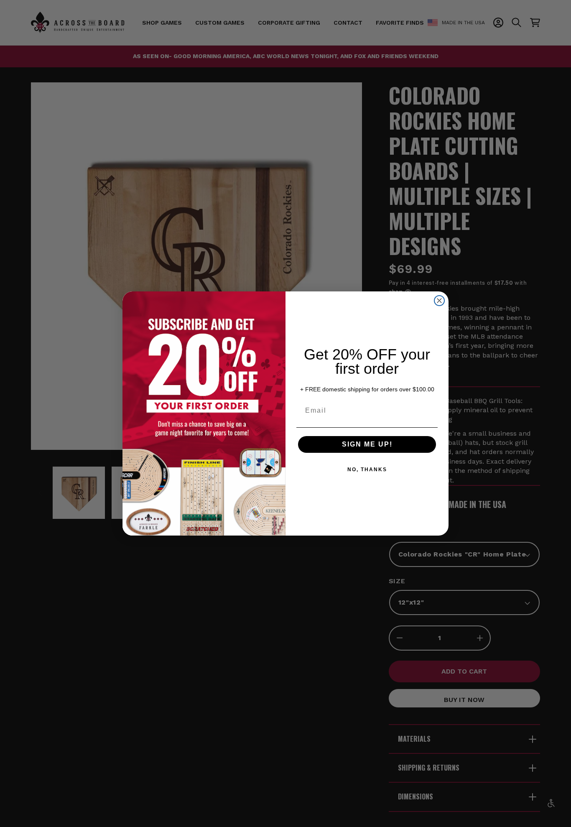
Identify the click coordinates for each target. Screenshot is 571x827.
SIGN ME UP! (367, 444)
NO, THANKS (367, 469)
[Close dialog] (439, 301)
